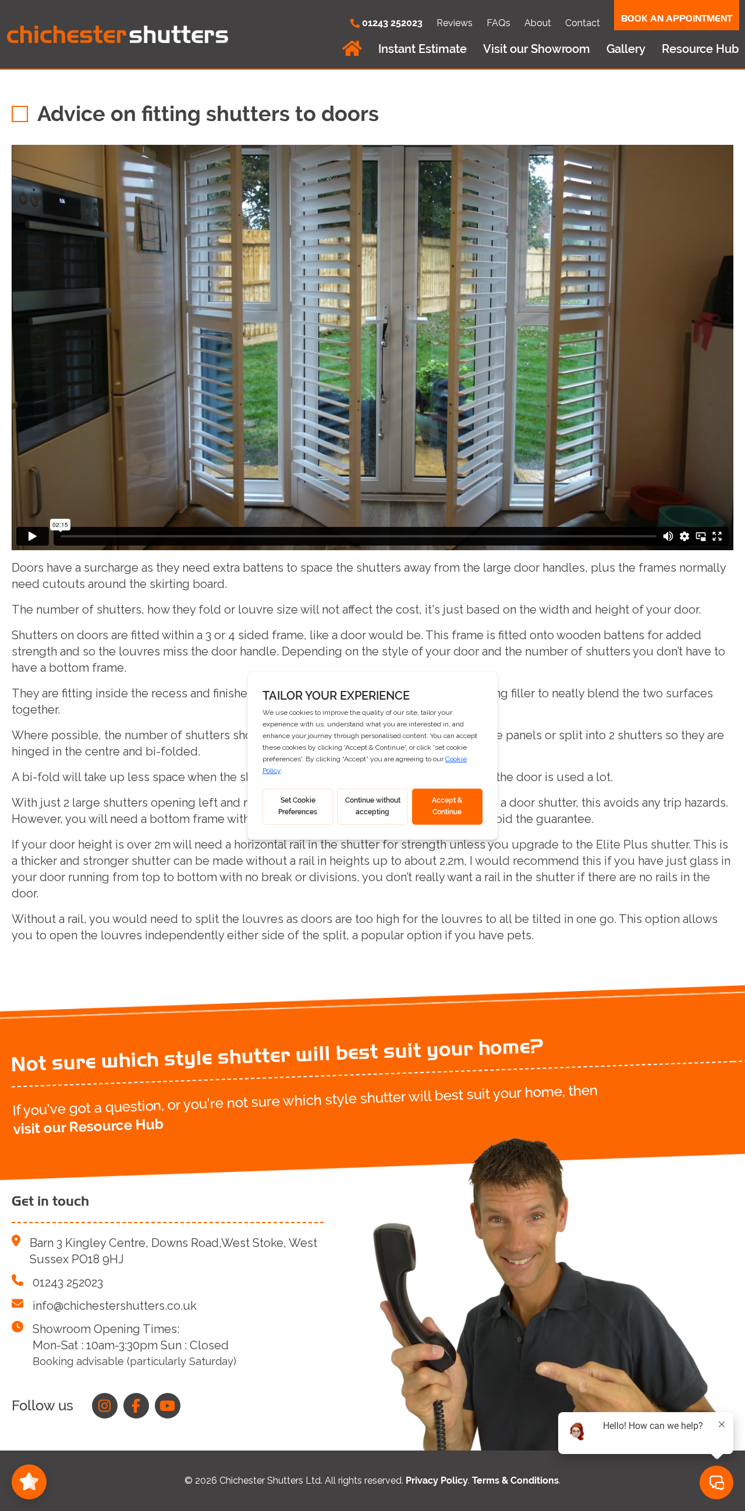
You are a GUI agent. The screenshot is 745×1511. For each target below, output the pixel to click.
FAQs (498, 22)
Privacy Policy (437, 1480)
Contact (582, 22)
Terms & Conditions (515, 1480)
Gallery (625, 49)
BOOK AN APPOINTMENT (676, 18)
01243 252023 (68, 1282)
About (537, 22)
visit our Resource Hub (88, 1126)
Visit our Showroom (536, 49)
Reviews (455, 22)
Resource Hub (700, 49)
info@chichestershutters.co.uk (115, 1306)
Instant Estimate (422, 49)
